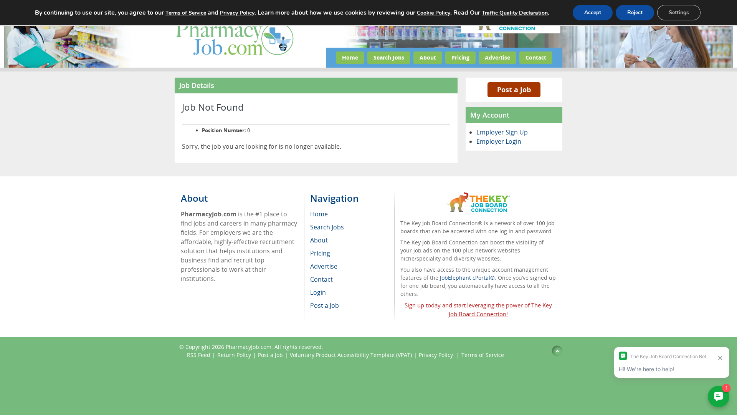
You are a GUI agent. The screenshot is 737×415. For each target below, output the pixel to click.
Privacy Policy (436, 355)
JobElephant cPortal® (467, 277)
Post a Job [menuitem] (324, 305)
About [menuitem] (319, 240)
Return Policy (234, 355)
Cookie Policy (433, 13)
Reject (635, 12)
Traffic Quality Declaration (515, 13)
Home (350, 57)
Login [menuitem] (318, 292)
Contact (535, 57)
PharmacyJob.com (248, 346)
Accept (592, 12)
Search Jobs (388, 57)
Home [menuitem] (319, 214)
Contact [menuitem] (321, 279)
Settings (679, 12)
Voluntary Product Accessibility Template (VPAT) (351, 355)
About (428, 57)
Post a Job (514, 89)
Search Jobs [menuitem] (327, 227)
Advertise (497, 57)
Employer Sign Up (502, 132)
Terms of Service (482, 355)
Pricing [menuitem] (320, 253)
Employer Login (498, 141)
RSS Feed (198, 355)
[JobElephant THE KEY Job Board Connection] (478, 195)
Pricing (460, 57)
